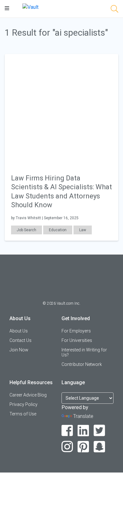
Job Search (26, 230)
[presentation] (61, 110)
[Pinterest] (83, 447)
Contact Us (20, 340)
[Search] (114, 10)
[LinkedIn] (83, 431)
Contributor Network (82, 364)
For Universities (77, 340)
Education (58, 230)
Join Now (18, 349)
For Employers (76, 330)
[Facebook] (67, 431)
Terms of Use (22, 413)
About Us (18, 330)
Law (82, 230)
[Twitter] (99, 431)
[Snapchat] (99, 447)
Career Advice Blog (28, 394)
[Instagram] (67, 447)
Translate (83, 416)
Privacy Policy (23, 404)
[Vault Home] (30, 7)
